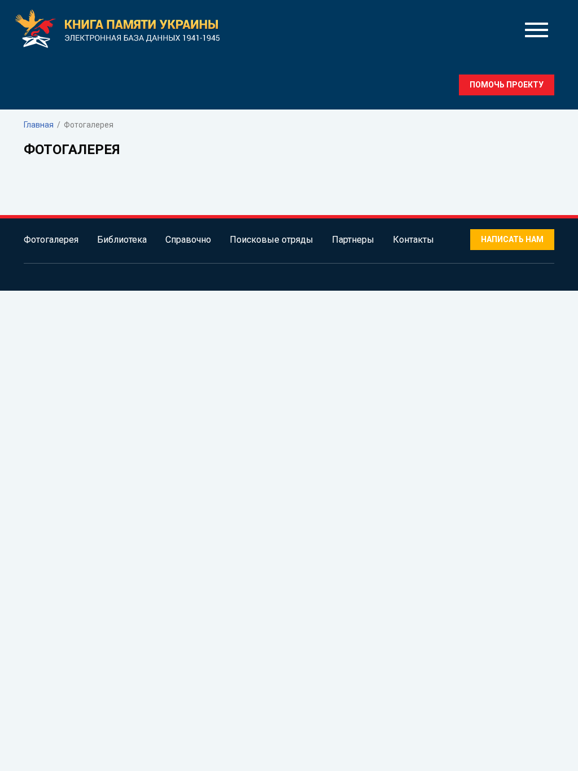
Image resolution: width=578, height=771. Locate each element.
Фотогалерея (51, 239)
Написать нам (512, 239)
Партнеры (353, 239)
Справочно (188, 239)
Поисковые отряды (271, 239)
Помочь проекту (507, 84)
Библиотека (122, 239)
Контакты (413, 239)
